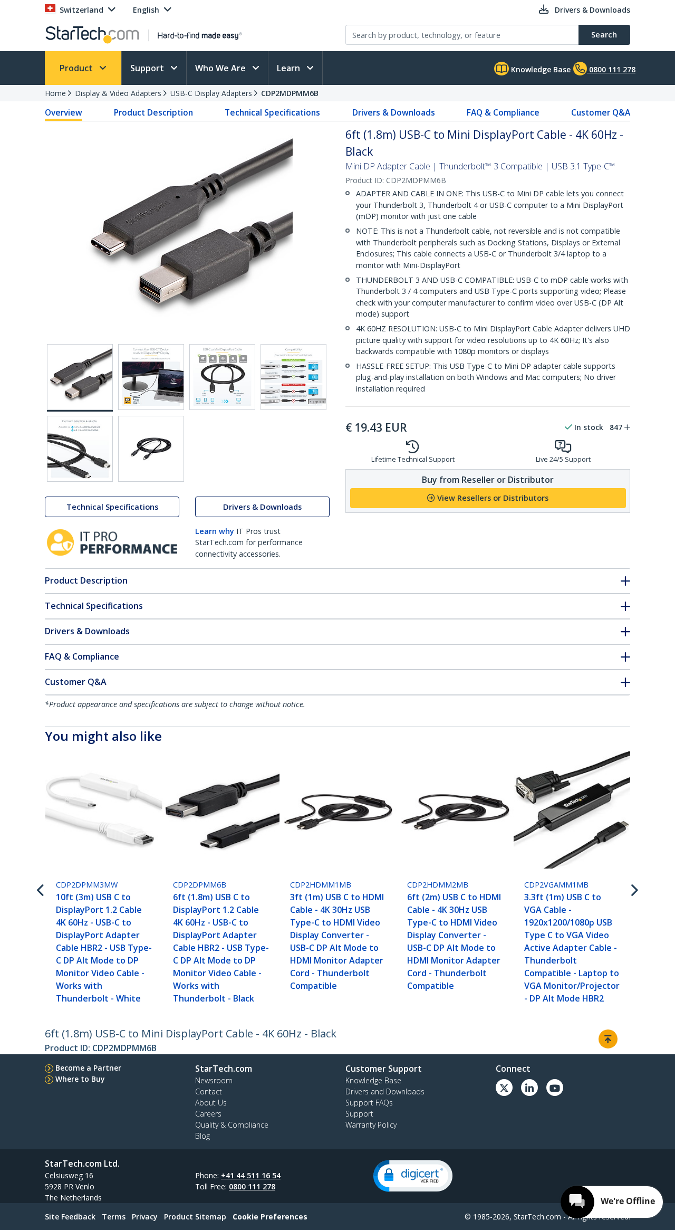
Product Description (153, 112)
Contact (208, 1091)
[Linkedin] (529, 1087)
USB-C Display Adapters (211, 93)
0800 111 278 (252, 1186)
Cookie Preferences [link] (270, 1217)
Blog (202, 1136)
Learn (289, 68)
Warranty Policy (371, 1125)
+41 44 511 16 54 (251, 1175)
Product (77, 68)
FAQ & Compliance (503, 112)
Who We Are (221, 68)
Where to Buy (80, 1079)
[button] (412, 1176)
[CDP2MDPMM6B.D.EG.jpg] (293, 377)
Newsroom (214, 1080)
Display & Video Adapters (118, 93)
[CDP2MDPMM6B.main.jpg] (80, 378)
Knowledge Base (540, 69)
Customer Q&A (600, 112)
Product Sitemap (195, 1217)
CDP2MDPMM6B (290, 93)
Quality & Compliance (231, 1125)
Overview (63, 112)
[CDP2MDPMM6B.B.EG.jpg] (151, 377)
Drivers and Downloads (385, 1091)
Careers (208, 1114)
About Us (211, 1103)
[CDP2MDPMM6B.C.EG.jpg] (222, 377)
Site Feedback (70, 1217)
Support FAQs (369, 1103)
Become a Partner (88, 1068)
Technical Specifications (272, 112)
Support (148, 68)
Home (55, 93)
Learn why (214, 531)
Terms (114, 1217)
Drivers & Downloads (393, 112)
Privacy (145, 1217)
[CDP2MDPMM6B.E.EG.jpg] (80, 449)
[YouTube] (554, 1087)
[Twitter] (504, 1087)
